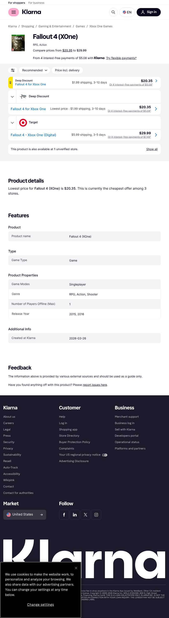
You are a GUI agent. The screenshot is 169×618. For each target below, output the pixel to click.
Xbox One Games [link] (100, 26)
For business (36, 3)
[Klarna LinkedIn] (75, 515)
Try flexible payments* (121, 58)
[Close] (76, 568)
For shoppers (16, 3)
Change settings (40, 605)
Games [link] (80, 26)
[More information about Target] (12, 123)
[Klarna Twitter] (85, 515)
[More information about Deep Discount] (12, 97)
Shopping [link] (27, 26)
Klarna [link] (12, 26)
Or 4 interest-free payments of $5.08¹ (131, 84)
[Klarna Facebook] (64, 515)
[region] (40, 590)
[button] (127, 12)
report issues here (95, 384)
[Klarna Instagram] (96, 515)
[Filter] (12, 70)
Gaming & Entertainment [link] (55, 26)
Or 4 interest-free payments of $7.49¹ (129, 136)
